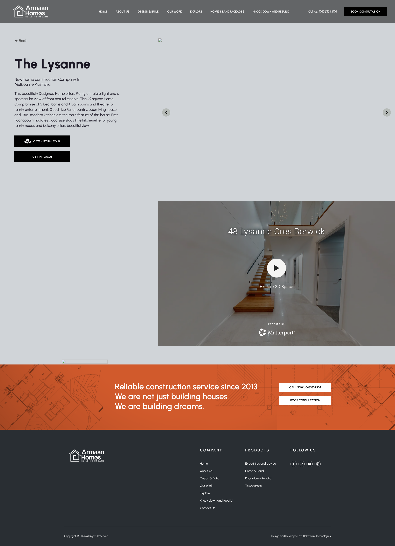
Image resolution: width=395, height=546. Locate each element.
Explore (196, 11)
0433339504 (328, 11)
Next (166, 112)
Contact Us (207, 508)
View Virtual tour (46, 141)
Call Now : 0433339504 (305, 387)
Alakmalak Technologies (316, 536)
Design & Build (148, 11)
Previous (387, 112)
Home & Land (254, 471)
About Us (123, 11)
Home (103, 11)
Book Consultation (365, 11)
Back (22, 40)
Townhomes (253, 486)
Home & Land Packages (227, 11)
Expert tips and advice (260, 463)
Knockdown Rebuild (258, 478)
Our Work (174, 11)
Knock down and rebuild (271, 11)
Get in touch (42, 156)
